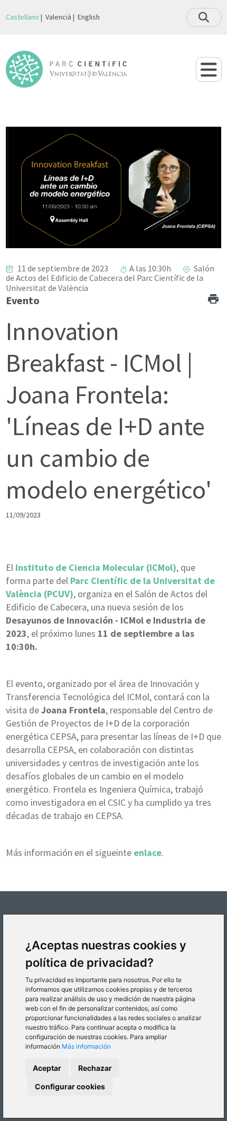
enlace (148, 852)
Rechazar (95, 1067)
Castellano (22, 17)
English (89, 17)
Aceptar (47, 1067)
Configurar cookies (70, 1086)
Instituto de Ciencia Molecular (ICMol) (95, 567)
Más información (86, 1046)
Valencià (58, 17)
